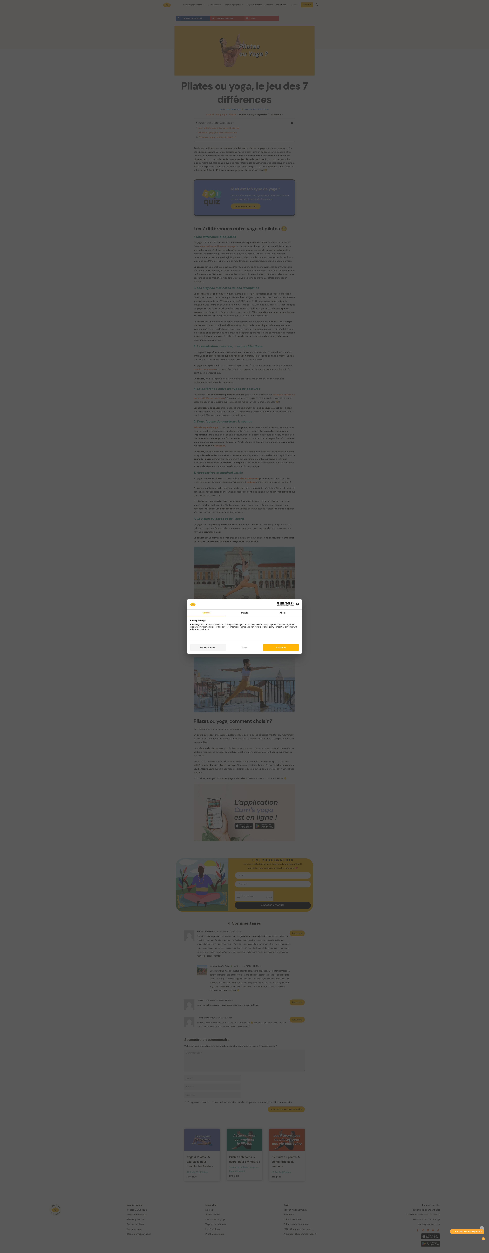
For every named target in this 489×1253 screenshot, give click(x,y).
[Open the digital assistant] (482, 1239)
